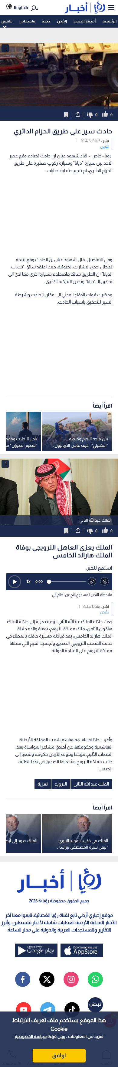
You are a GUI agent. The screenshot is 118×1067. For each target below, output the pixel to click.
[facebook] (22, 979)
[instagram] (71, 979)
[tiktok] (72, 1009)
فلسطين (27, 21)
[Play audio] (14, 581)
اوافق (59, 1055)
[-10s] (92, 582)
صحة (46, 21)
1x (28, 581)
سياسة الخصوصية (31, 1036)
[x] (46, 979)
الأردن (62, 21)
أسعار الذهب (85, 21)
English (21, 7)
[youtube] (23, 1009)
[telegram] (47, 1009)
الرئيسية (109, 21)
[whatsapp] (95, 979)
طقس (6, 21)
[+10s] (104, 582)
